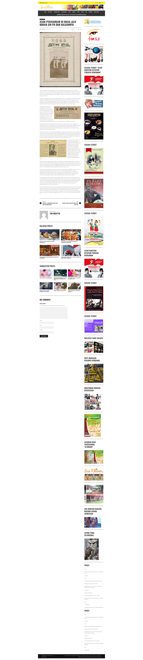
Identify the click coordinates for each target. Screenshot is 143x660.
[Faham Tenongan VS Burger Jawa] (58, 285)
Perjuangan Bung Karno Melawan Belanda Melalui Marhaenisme (49, 257)
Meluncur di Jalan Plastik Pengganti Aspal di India (45, 291)
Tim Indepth (43, 29)
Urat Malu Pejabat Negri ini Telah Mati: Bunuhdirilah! (47, 242)
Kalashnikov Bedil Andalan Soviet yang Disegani (93, 581)
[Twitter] (100, 3)
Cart (85, 569)
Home (85, 578)
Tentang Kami (86, 604)
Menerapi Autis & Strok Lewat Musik (91, 583)
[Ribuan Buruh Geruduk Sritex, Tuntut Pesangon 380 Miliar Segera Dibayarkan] (69, 250)
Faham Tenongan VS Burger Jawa (60, 290)
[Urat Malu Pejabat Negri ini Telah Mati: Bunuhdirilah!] (47, 234)
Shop (85, 602)
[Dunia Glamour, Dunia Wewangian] (44, 273)
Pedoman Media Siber (88, 592)
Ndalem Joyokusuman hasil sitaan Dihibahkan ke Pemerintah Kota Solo (60, 278)
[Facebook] (96, 3)
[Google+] (98, 3)
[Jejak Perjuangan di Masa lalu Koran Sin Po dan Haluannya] (60, 59)
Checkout (86, 575)
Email (41, 325)
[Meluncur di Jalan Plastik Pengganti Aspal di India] (44, 285)
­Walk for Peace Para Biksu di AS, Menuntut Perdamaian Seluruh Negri (69, 242)
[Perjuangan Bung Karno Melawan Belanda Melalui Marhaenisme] (47, 250)
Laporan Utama (42, 19)
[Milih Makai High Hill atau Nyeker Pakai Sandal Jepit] (72, 273)
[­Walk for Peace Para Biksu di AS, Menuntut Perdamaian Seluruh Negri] (69, 234)
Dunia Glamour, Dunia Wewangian (46, 277)
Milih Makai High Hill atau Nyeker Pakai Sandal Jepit (74, 278)
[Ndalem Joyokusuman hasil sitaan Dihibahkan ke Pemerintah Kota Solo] (58, 273)
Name (41, 320)
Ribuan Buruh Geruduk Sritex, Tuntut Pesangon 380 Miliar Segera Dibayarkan (71, 257)
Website (41, 330)
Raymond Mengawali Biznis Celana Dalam (92, 595)
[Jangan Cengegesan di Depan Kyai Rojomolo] (72, 285)
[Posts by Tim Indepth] (40, 29)
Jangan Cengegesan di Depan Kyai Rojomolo (74, 291)
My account (86, 590)
